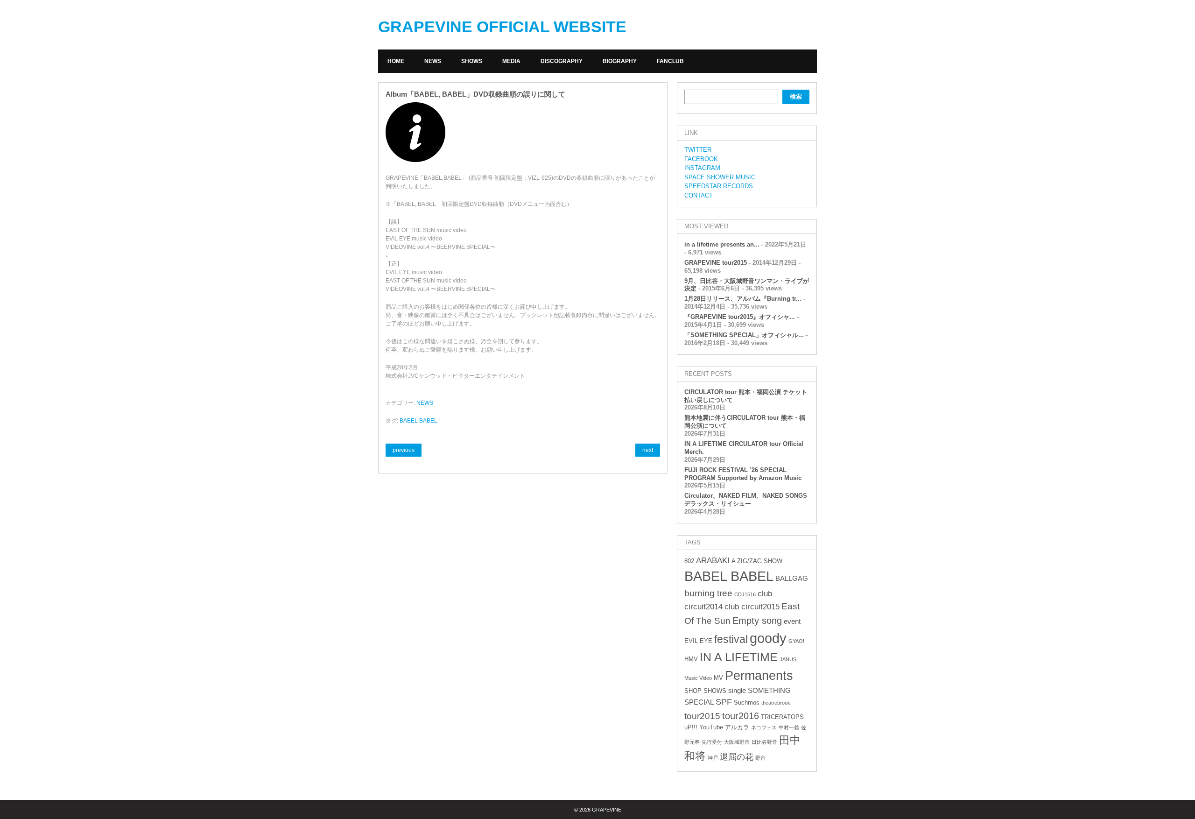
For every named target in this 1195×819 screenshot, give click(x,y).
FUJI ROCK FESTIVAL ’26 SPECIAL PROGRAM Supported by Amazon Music (742, 473)
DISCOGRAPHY (562, 61)
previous (404, 450)
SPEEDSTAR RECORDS (718, 186)
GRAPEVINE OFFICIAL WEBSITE (502, 26)
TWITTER (697, 149)
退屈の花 (736, 757)
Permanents (759, 675)
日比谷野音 (764, 742)
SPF (724, 701)
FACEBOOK (701, 158)
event (792, 621)
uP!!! (690, 727)
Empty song (757, 620)
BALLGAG (791, 578)
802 (689, 561)
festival (731, 639)
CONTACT (698, 195)
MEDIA (511, 61)
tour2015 (702, 716)
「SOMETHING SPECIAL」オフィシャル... (744, 335)
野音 (760, 758)
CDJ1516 (745, 594)
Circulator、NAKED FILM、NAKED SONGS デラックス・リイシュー (745, 499)
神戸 (713, 758)
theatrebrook (775, 703)
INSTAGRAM (702, 167)
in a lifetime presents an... (721, 244)
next (647, 450)
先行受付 (712, 742)
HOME (395, 61)
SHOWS (471, 61)
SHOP (693, 690)
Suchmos (746, 702)
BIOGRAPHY (620, 61)
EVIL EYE (698, 640)
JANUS (788, 659)
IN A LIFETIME (739, 657)
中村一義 (789, 727)
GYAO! (796, 641)
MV (718, 677)
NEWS (432, 61)
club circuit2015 (752, 606)
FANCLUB (670, 61)
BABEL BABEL (418, 420)
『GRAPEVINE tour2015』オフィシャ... (739, 316)
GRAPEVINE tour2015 (715, 262)
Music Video (698, 678)
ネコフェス (764, 727)
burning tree (708, 593)
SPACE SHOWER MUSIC (719, 177)
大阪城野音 (737, 742)
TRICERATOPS (782, 716)
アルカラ (737, 727)
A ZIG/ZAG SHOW (756, 561)
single (737, 690)
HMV (691, 659)
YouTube (711, 727)
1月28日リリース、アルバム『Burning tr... (742, 298)
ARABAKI (713, 560)
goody (768, 638)
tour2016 (740, 716)
